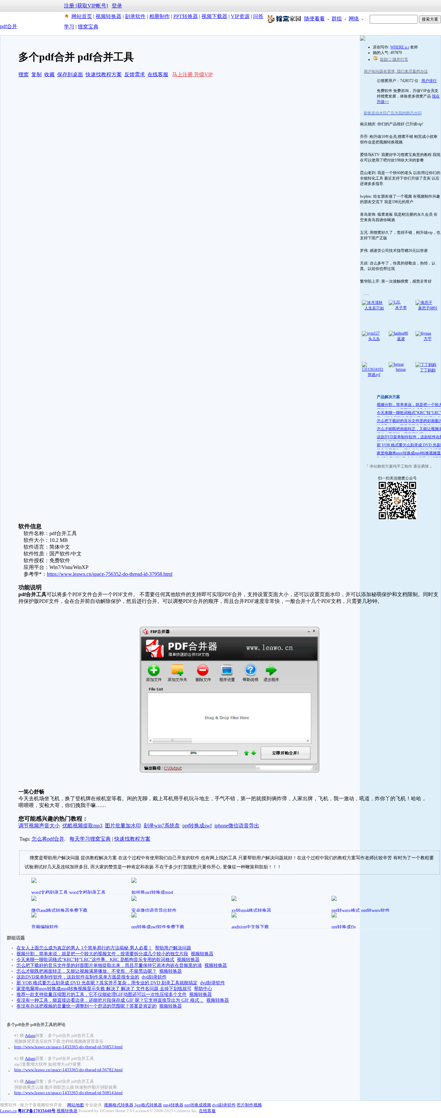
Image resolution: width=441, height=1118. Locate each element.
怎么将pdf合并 (48, 839)
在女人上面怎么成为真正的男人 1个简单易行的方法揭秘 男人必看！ (84, 948)
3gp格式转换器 (148, 1104)
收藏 (49, 74)
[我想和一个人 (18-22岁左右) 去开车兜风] (362, 39)
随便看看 (314, 18)
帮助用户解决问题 (173, 948)
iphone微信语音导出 (236, 825)
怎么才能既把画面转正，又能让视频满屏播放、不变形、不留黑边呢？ (86, 971)
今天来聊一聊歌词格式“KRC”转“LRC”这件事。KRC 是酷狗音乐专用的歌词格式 (95, 959)
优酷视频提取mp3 (82, 825)
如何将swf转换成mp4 (152, 892)
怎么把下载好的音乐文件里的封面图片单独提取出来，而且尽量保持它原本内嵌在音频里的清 (109, 965)
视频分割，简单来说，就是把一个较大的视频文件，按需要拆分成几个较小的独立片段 (102, 953)
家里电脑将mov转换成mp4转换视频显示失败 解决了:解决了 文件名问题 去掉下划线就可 (103, 988)
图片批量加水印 (123, 825)
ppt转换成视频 (197, 1104)
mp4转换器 (173, 1104)
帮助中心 (203, 988)
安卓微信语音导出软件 (154, 910)
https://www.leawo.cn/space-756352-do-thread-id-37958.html (109, 574)
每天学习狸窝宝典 (90, 839)
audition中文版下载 (250, 927)
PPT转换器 (185, 16)
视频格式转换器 (118, 1104)
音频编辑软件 (44, 927)
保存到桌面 (70, 74)
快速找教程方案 (104, 74)
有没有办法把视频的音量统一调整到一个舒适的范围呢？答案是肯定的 (86, 1006)
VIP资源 (240, 16)
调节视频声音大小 (39, 825)
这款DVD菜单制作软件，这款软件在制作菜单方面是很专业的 (77, 977)
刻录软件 (135, 16)
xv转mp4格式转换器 (251, 910)
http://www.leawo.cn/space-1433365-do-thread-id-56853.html (68, 1046)
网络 (354, 18)
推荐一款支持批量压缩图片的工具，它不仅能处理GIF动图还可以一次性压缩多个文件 (101, 994)
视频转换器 (108, 16)
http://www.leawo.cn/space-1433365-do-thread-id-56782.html (68, 1069)
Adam (30, 1035)
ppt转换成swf (197, 825)
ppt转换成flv (344, 927)
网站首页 (81, 16)
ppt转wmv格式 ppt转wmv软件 (361, 910)
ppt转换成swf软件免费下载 (157, 927)
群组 (337, 18)
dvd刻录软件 (154, 977)
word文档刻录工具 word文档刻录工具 (68, 892)
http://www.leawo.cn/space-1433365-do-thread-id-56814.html (68, 1092)
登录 (117, 5)
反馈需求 (134, 74)
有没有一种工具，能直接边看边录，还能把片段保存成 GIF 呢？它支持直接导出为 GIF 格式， (110, 1000)
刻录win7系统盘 (162, 825)
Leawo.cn (8, 1110)
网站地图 (75, 1104)
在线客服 (158, 74)
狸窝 (23, 74)
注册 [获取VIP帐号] (86, 5)
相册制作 (159, 16)
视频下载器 (214, 16)
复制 (36, 74)
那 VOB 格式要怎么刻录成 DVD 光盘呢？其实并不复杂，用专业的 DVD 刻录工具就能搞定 (107, 982)
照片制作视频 (249, 1104)
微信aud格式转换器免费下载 (59, 910)
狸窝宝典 (88, 26)
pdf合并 (8, 26)
